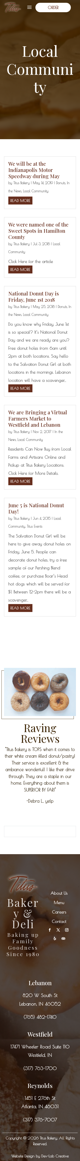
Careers (59, 911)
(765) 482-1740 (40, 1017)
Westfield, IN (40, 1055)
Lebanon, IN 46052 (40, 1004)
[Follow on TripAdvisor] (63, 938)
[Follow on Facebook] (49, 930)
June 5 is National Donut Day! (36, 508)
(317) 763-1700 (40, 1068)
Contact (59, 921)
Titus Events (34, 526)
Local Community (35, 191)
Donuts (60, 183)
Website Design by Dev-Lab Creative (40, 1156)
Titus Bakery (21, 183)
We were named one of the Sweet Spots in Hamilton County (38, 230)
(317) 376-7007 (40, 1119)
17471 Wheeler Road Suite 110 (40, 1046)
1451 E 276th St (40, 1098)
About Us (59, 893)
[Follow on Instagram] (66, 930)
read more (20, 200)
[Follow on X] (58, 930)
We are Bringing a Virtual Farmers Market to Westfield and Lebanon (37, 418)
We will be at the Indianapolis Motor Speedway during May (34, 169)
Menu (59, 902)
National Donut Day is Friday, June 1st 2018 (33, 296)
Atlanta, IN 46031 (40, 1106)
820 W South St (40, 995)
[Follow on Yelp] (54, 938)
